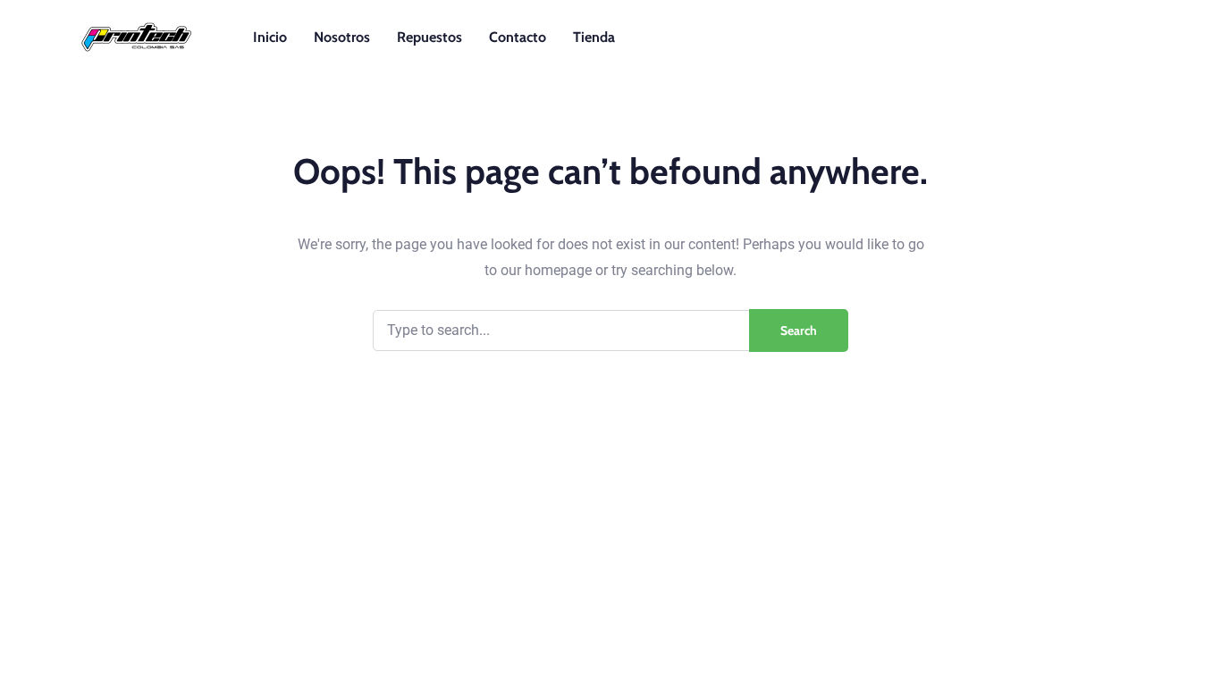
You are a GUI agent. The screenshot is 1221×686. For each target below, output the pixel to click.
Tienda (594, 37)
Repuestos (429, 37)
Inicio (270, 37)
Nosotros (342, 37)
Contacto (517, 37)
